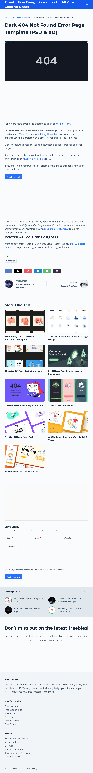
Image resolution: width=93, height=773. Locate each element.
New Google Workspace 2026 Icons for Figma (71, 610)
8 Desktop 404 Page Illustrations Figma (24, 371)
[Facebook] (8, 271)
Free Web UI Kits (13, 709)
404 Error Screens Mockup (60, 405)
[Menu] (87, 5)
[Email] (57, 271)
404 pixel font (63, 123)
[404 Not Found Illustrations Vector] (25, 456)
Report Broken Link (34, 158)
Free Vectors (11, 706)
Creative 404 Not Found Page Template (24, 405)
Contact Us (22, 738)
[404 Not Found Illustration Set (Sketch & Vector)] (68, 422)
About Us (9, 738)
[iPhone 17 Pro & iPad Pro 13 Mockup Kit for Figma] (52, 600)
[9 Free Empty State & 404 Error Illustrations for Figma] (25, 321)
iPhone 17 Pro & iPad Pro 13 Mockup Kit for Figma (70, 600)
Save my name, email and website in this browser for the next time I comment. (36, 569)
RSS (18, 756)
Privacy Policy (12, 742)
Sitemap (9, 745)
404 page (10, 260)
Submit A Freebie (14, 749)
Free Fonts (10, 724)
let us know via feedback (55, 228)
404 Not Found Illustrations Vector (21, 471)
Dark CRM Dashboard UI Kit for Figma (27, 610)
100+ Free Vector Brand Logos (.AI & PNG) (29, 600)
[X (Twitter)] (18, 271)
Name (9, 538)
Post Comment (13, 577)
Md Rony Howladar (47, 134)
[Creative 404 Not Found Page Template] (25, 390)
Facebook (10, 756)
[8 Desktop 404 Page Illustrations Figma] (25, 356)
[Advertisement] (46, 101)
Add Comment (13, 546)
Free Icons (10, 717)
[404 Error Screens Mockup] (68, 390)
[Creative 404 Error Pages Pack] (25, 422)
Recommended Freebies (17, 753)
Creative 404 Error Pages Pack (19, 437)
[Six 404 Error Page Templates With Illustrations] (68, 356)
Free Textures (12, 720)
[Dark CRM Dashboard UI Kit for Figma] (8, 610)
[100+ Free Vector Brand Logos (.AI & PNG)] (8, 600)
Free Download (13, 177)
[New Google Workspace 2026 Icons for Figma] (52, 610)
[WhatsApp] (47, 271)
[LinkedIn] (38, 271)
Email (38, 538)
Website (67, 538)
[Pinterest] (28, 271)
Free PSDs (10, 713)
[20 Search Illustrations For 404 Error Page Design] (68, 321)
